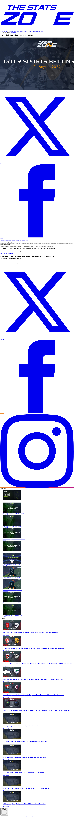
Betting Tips (2, 31)
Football (6, 31)
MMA (12, 31)
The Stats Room (35, 31)
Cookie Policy (30, 815)
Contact (42, 31)
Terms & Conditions (17, 815)
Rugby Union (21, 31)
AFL (28, 31)
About (39, 31)
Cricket (25, 31)
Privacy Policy (24, 815)
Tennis (9, 31)
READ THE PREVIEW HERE (6, 253)
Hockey (30, 31)
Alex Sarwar (13, 32)
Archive (11, 815)
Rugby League (16, 31)
